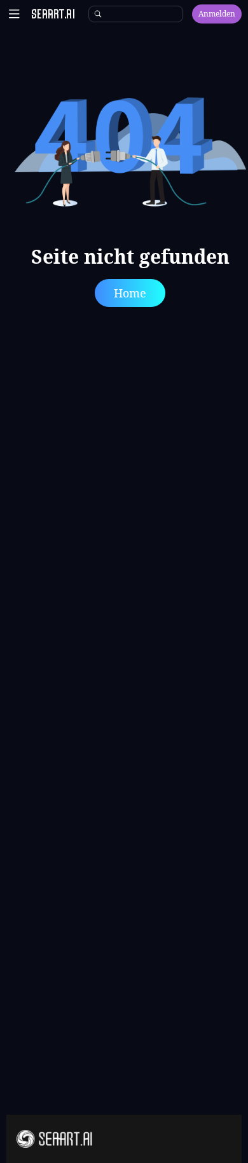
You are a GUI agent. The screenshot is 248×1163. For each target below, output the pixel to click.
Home (130, 293)
